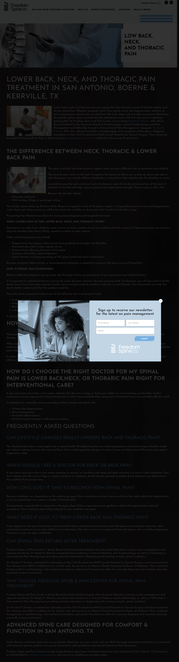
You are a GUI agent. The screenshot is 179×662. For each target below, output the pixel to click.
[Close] (161, 301)
